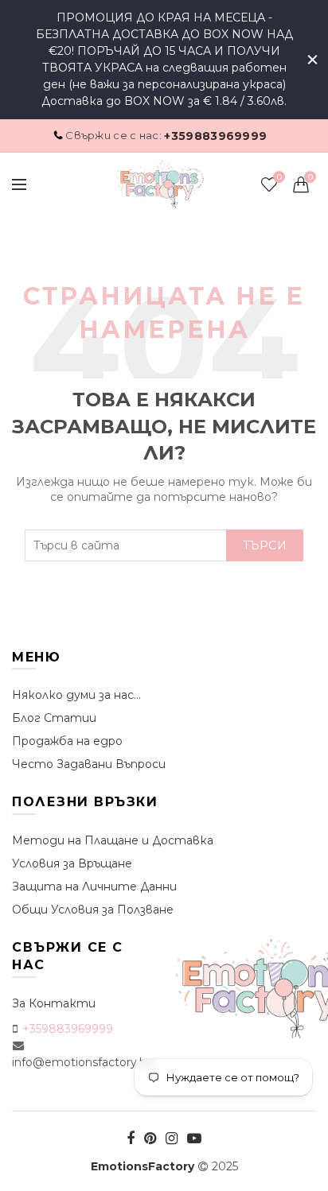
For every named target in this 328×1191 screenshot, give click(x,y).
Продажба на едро (67, 741)
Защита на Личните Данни (94, 886)
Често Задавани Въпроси (89, 764)
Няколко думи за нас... (76, 695)
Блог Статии (54, 718)
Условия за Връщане (72, 863)
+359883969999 (215, 136)
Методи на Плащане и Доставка (112, 840)
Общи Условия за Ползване (93, 909)
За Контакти (54, 1003)
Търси (265, 545)
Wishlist (279, 177)
